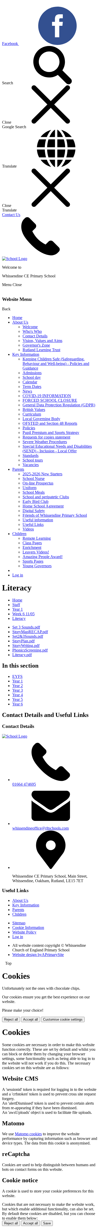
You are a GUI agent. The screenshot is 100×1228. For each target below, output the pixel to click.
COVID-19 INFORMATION (47, 396)
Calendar (30, 382)
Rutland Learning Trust (41, 350)
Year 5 (17, 699)
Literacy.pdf (22, 655)
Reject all (11, 1019)
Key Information (25, 354)
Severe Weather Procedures (45, 442)
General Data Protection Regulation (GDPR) (59, 405)
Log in (17, 575)
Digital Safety (34, 511)
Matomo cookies (28, 1134)
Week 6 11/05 (23, 614)
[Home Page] (14, 258)
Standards (30, 455)
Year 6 (17, 704)
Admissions (32, 373)
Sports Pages (33, 561)
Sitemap (18, 923)
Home (17, 317)
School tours (33, 460)
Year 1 (17, 609)
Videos (28, 529)
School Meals (34, 492)
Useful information (38, 520)
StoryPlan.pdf (23, 641)
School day (32, 377)
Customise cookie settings (63, 1019)
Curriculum (32, 414)
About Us (20, 322)
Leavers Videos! (36, 552)
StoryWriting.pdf (25, 645)
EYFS (17, 676)
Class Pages (32, 543)
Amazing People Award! (43, 556)
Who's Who (32, 331)
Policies (29, 428)
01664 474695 (24, 784)
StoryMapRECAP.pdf (30, 632)
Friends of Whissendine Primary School (55, 515)
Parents (18, 469)
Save (47, 1223)
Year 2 (17, 685)
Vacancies (31, 465)
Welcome (30, 327)
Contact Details (35, 336)
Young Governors (37, 566)
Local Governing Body (41, 419)
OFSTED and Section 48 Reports (50, 423)
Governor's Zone (36, 345)
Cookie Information (28, 927)
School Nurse (34, 478)
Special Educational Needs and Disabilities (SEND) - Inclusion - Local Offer (57, 448)
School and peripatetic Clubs (46, 497)
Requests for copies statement (46, 437)
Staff (16, 605)
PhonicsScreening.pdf (30, 650)
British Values (34, 409)
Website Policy (24, 932)
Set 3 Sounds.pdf (26, 627)
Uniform (29, 488)
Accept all (30, 1019)
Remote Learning (37, 538)
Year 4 (17, 695)
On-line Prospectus (38, 483)
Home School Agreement (43, 506)
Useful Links (33, 524)
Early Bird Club (35, 501)
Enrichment (32, 547)
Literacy (19, 618)
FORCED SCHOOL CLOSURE (50, 400)
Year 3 (17, 690)
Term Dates (32, 386)
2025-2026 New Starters (42, 474)
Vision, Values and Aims (42, 340)
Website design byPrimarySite (38, 954)
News (27, 391)
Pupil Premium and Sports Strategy (51, 432)
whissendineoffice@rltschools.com (40, 828)
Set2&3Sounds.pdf (27, 636)
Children (19, 534)
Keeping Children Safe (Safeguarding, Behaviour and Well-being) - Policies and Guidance (56, 363)
